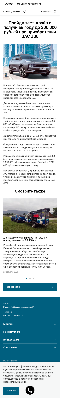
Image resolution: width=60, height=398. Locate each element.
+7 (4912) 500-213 (13, 315)
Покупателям (11, 331)
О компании (10, 347)
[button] (26, 278)
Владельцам (11, 339)
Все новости (13, 287)
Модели (8, 324)
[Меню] (55, 4)
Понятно (11, 391)
